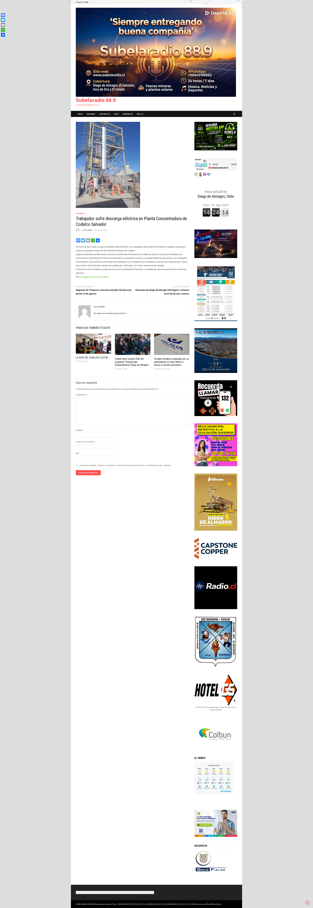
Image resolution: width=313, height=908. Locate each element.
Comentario (82, 395)
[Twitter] (2, 20)
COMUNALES (128, 114)
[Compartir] (2, 34)
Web (77, 453)
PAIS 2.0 (140, 114)
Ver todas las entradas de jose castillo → (110, 313)
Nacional (91, 114)
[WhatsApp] (2, 29)
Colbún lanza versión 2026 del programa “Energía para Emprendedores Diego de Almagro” (132, 361)
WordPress (211, 904)
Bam (219, 904)
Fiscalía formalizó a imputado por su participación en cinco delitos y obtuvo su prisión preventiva (171, 361)
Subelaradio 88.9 (96, 100)
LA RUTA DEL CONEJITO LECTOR (92, 357)
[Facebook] (2, 15)
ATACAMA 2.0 (104, 114)
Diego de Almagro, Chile (216, 194)
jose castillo (87, 230)
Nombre (80, 430)
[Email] (2, 25)
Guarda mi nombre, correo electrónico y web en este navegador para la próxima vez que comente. (125, 465)
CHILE (116, 114)
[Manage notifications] (307, 903)
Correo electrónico (86, 442)
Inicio (80, 114)
